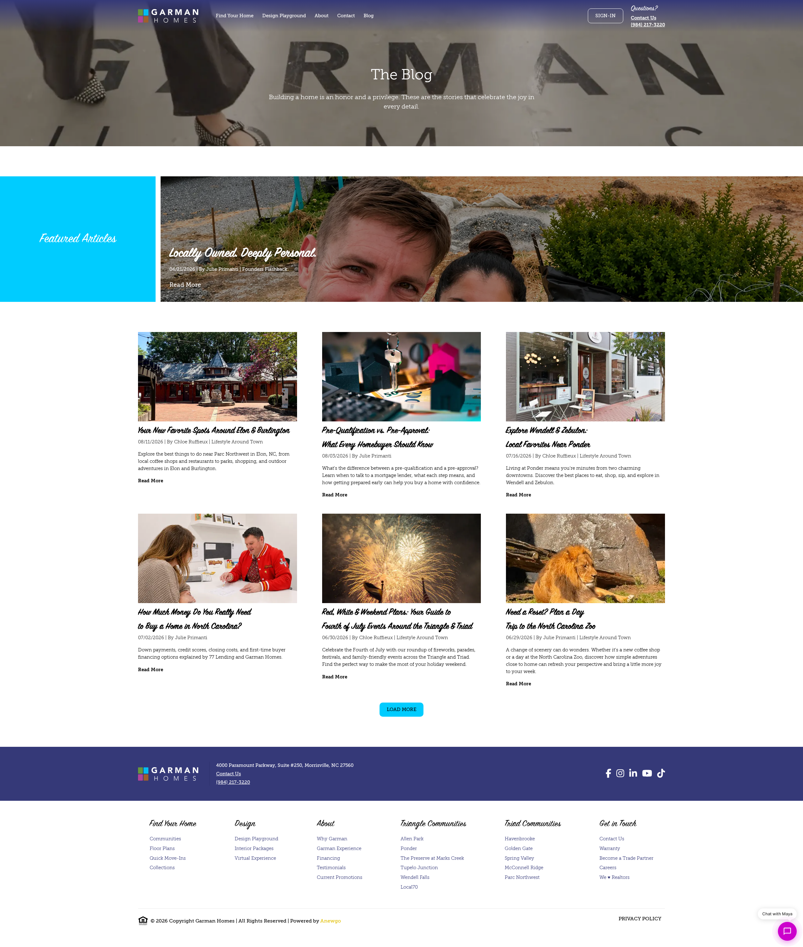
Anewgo (330, 921)
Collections (162, 867)
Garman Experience (339, 848)
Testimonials (331, 867)
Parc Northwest (522, 877)
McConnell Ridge (524, 867)
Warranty (609, 848)
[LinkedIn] (633, 773)
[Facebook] (608, 773)
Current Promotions (339, 877)
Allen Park (412, 839)
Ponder (409, 848)
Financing (328, 858)
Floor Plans (162, 848)
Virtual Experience (255, 858)
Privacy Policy (640, 919)
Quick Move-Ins (168, 858)
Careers (607, 867)
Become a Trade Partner (626, 858)
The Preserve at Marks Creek (432, 858)
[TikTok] (661, 773)
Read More (185, 284)
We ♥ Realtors (614, 877)
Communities (165, 839)
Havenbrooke (520, 839)
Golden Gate (519, 848)
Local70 (409, 887)
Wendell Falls (415, 877)
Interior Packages (254, 848)
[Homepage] (168, 16)
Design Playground (256, 839)
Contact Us (643, 18)
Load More (401, 709)
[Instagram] (620, 773)
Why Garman (332, 839)
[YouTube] (647, 773)
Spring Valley (519, 858)
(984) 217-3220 (648, 25)
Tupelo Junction (419, 867)
